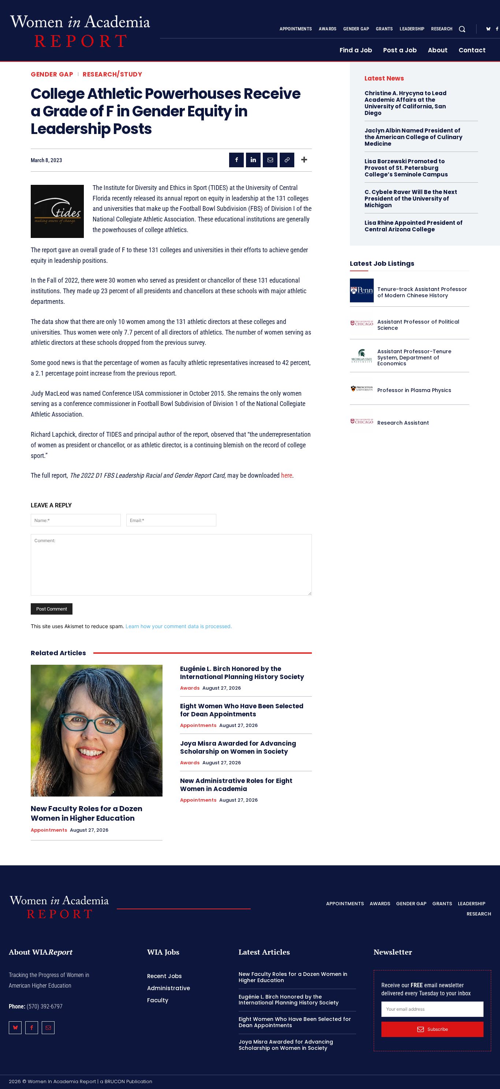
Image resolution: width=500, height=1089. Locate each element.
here (286, 475)
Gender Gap (52, 74)
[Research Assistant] (362, 421)
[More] (304, 160)
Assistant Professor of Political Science (418, 325)
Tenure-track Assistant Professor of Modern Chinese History (422, 292)
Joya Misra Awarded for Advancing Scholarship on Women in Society (238, 747)
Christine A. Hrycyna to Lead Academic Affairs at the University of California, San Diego (406, 103)
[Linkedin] (253, 160)
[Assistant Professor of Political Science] (362, 323)
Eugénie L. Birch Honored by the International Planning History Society (242, 672)
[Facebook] (236, 160)
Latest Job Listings (382, 263)
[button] (462, 29)
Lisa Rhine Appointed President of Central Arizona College (414, 226)
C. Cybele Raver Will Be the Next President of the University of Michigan (411, 198)
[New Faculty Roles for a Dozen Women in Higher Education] (97, 731)
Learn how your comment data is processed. (179, 626)
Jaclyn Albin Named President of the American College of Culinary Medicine (413, 137)
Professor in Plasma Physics (414, 390)
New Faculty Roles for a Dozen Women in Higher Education (86, 813)
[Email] (270, 160)
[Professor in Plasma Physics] (362, 388)
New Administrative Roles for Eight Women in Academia (236, 784)
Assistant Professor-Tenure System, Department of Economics (414, 358)
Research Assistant (403, 422)
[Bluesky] (488, 29)
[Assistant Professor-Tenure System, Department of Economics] (362, 356)
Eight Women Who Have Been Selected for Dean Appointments (241, 710)
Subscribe (438, 1029)
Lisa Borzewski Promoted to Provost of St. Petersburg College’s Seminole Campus (406, 167)
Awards (189, 688)
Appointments (49, 830)
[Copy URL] (287, 160)
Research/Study (112, 74)
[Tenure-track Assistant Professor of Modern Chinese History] (362, 290)
